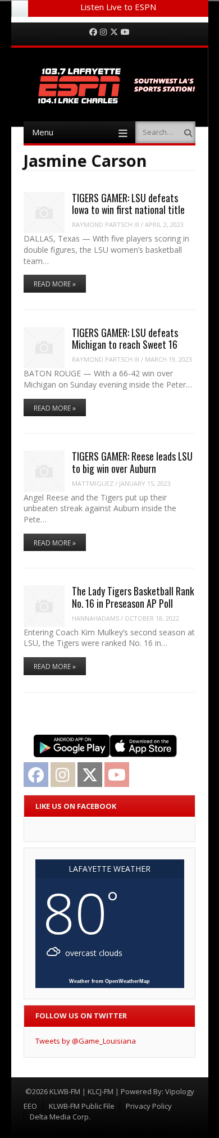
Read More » (55, 284)
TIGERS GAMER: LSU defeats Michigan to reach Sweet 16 (125, 338)
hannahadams (95, 618)
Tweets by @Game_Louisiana (85, 1041)
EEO (30, 1106)
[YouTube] (125, 32)
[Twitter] (114, 32)
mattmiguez (92, 483)
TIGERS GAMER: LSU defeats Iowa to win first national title (128, 203)
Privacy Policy (149, 1106)
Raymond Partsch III (105, 224)
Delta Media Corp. (60, 1117)
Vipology (179, 1091)
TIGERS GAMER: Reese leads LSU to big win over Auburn (132, 462)
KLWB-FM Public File (82, 1106)
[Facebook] (93, 32)
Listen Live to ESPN (118, 6)
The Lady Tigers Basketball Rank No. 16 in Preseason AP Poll (133, 597)
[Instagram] (103, 32)
